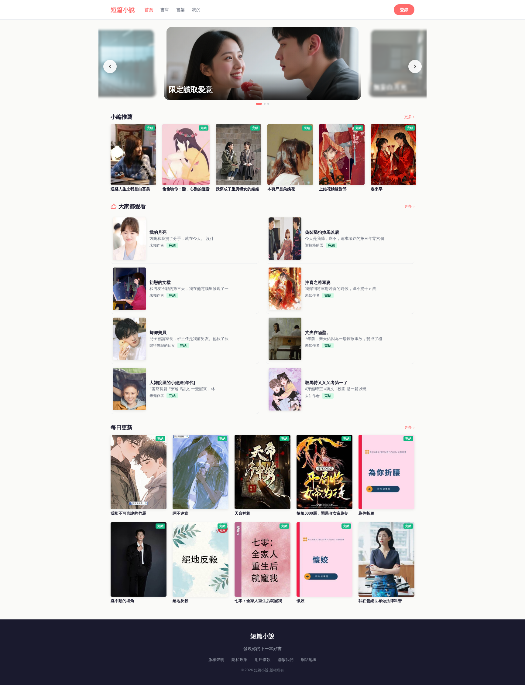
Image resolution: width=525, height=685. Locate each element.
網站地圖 (309, 659)
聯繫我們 (285, 659)
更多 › (409, 116)
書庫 (164, 9)
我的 (196, 9)
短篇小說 (123, 9)
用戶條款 (262, 659)
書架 (180, 9)
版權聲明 (216, 659)
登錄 (404, 9)
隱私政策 (239, 659)
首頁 (149, 9)
